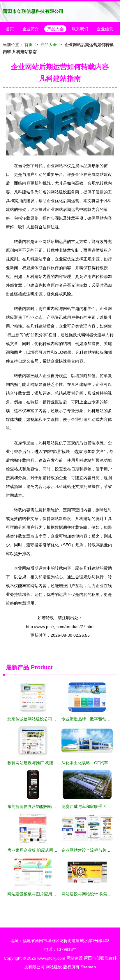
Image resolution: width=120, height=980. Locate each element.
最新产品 (17, 667)
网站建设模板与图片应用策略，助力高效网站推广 (52, 894)
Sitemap (88, 967)
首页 (10, 29)
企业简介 (30, 29)
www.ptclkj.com (51, 958)
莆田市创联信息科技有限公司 (33, 11)
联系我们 (80, 29)
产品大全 (55, 29)
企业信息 (105, 29)
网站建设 (74, 958)
